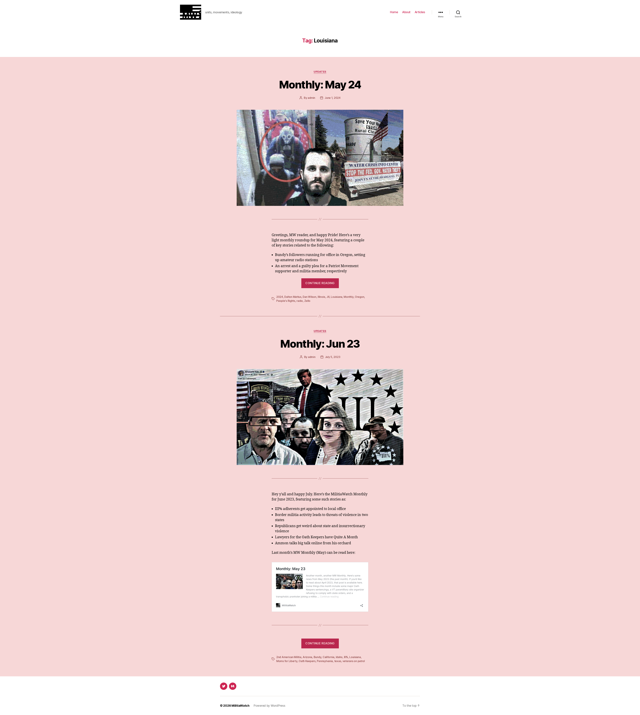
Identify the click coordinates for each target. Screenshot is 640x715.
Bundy (317, 657)
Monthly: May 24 (320, 84)
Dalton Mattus (292, 296)
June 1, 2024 (332, 97)
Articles (420, 12)
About (406, 12)
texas (337, 661)
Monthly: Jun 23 (320, 343)
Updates (320, 71)
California (328, 657)
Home (394, 12)
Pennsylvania (325, 661)
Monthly (348, 296)
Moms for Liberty (286, 661)
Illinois (321, 296)
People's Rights (285, 300)
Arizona (307, 657)
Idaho (339, 657)
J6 (327, 296)
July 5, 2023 (332, 357)
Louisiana (336, 296)
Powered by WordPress (269, 705)
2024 (279, 296)
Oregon (359, 296)
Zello (307, 300)
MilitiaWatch (241, 705)
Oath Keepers (307, 661)
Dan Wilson (309, 296)
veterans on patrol (353, 661)
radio (299, 300)
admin (311, 97)
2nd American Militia (288, 657)
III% (346, 657)
